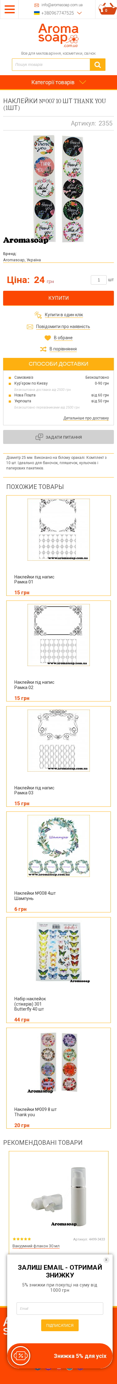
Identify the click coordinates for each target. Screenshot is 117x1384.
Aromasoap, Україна (22, 260)
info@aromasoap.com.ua (62, 5)
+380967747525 (57, 13)
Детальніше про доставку (86, 418)
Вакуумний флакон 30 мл (36, 1246)
